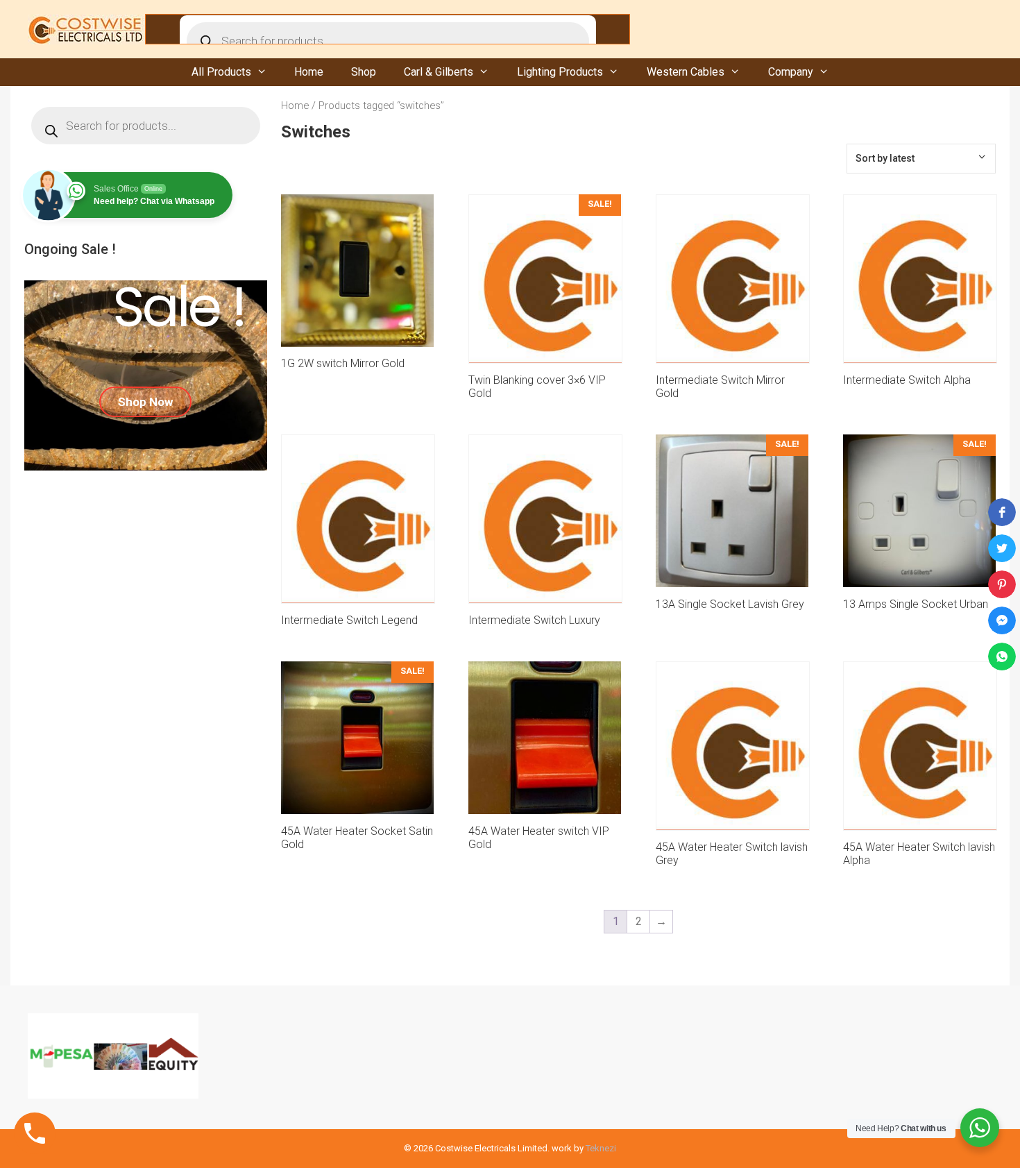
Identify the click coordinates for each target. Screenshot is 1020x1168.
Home (308, 71)
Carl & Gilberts (438, 71)
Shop (363, 71)
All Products (221, 71)
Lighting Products (560, 71)
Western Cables (685, 71)
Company (790, 71)
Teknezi (601, 1148)
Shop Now (145, 402)
